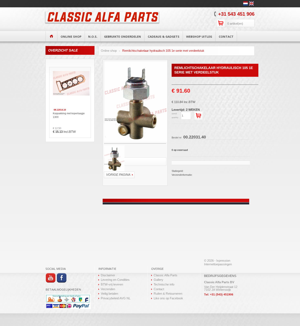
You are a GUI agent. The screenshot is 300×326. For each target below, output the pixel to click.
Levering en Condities (115, 279)
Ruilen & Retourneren (168, 293)
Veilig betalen (109, 293)
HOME (51, 36)
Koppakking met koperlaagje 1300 (69, 115)
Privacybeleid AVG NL (115, 298)
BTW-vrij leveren (112, 284)
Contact (159, 289)
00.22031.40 (189, 137)
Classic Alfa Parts (165, 275)
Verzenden (108, 289)
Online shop (109, 50)
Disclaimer (108, 275)
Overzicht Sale (63, 50)
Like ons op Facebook (168, 298)
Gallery (158, 279)
